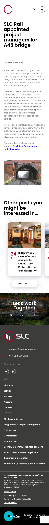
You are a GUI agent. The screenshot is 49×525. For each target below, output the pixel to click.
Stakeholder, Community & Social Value (24, 463)
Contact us (16, 315)
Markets (8, 396)
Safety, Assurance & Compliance (21, 452)
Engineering (10, 430)
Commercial (10, 435)
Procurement (10, 441)
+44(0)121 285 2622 (18, 355)
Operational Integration (16, 458)
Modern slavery (10, 502)
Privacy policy (10, 491)
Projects (8, 402)
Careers (8, 407)
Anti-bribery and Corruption (16, 495)
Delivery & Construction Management (23, 446)
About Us (8, 385)
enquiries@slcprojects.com (22, 349)
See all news (23, 283)
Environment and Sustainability (17, 499)
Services (8, 390)
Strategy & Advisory (14, 419)
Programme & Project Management (22, 424)
